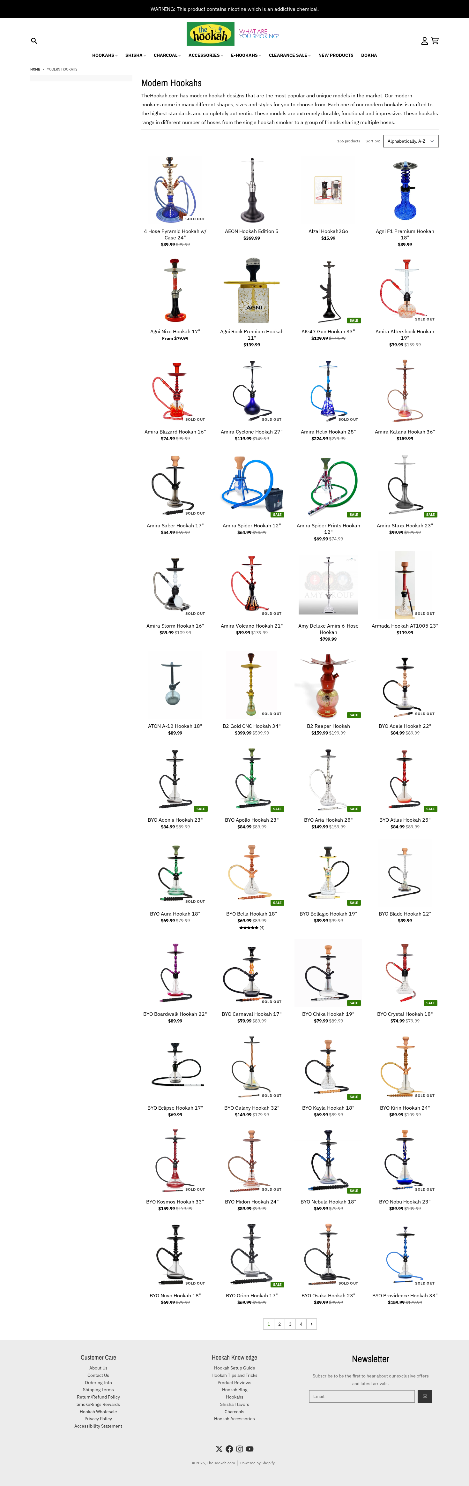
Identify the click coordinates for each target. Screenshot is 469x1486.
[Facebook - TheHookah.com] (229, 1449)
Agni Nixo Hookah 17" (175, 331)
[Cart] (435, 41)
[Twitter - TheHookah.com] (219, 1449)
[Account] (424, 41)
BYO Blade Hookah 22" (405, 913)
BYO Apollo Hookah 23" (252, 820)
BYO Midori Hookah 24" (252, 1201)
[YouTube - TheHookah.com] (250, 1449)
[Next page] (311, 1324)
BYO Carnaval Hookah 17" (252, 1014)
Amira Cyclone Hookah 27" (252, 431)
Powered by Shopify (257, 1462)
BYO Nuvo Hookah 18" (175, 1295)
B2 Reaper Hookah (328, 726)
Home (35, 69)
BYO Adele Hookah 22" (405, 726)
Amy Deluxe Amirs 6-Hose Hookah (328, 628)
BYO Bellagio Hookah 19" (328, 913)
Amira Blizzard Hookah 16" (175, 431)
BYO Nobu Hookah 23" (405, 1201)
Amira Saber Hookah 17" (175, 525)
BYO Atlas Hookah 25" (405, 820)
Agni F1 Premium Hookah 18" (405, 234)
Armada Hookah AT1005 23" (405, 625)
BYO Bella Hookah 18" (251, 913)
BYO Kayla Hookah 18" (328, 1108)
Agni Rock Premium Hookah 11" (252, 334)
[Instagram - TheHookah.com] (239, 1449)
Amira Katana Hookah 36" (405, 431)
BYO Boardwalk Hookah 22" (175, 1014)
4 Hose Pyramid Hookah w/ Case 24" (175, 234)
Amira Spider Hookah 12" (252, 525)
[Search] (34, 41)
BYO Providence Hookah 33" (405, 1295)
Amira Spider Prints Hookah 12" (328, 528)
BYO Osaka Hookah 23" (328, 1295)
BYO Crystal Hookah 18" (405, 1014)
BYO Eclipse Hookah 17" (175, 1108)
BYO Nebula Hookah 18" (328, 1201)
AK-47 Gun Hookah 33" (328, 331)
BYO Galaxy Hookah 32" (251, 1108)
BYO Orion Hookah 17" (252, 1295)
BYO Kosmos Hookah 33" (175, 1201)
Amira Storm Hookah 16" (175, 625)
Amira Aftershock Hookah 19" (405, 334)
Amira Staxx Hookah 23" (405, 525)
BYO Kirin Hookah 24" (405, 1108)
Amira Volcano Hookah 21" (252, 625)
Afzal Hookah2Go (328, 231)
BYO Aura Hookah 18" (175, 913)
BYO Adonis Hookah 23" (175, 820)
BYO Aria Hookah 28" (328, 820)
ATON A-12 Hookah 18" (175, 726)
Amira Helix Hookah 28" (328, 431)
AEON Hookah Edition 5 (252, 231)
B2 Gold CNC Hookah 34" (252, 726)
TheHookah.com (221, 1462)
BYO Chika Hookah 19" (328, 1014)
